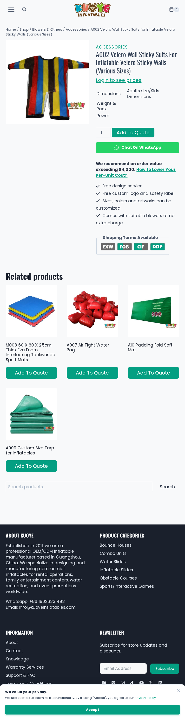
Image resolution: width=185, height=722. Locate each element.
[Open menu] (11, 9)
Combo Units (113, 553)
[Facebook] (104, 683)
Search (167, 487)
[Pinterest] (113, 683)
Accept (92, 709)
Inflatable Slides (116, 570)
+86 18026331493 (47, 601)
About (12, 642)
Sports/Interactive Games (127, 586)
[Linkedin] (160, 683)
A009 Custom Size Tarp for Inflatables (30, 450)
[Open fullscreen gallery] (84, 119)
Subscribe (164, 668)
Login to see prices (118, 80)
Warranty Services (25, 667)
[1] (47, 82)
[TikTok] (132, 683)
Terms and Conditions (29, 684)
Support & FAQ (20, 675)
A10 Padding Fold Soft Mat (150, 347)
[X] (151, 683)
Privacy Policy (145, 697)
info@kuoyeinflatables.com (47, 607)
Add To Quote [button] (31, 372)
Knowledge (17, 659)
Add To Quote (133, 132)
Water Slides (113, 562)
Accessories (112, 47)
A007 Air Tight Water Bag (88, 347)
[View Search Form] (24, 9)
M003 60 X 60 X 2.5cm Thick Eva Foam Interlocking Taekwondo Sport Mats (30, 352)
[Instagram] (123, 683)
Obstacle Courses (118, 578)
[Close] (178, 690)
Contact (14, 651)
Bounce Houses (116, 545)
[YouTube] (141, 683)
